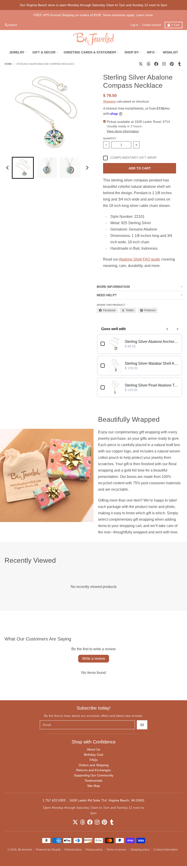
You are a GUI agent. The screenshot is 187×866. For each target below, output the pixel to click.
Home (8, 64)
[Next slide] (87, 167)
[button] (23, 168)
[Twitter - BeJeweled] (141, 64)
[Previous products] (167, 329)
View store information (123, 131)
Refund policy (73, 849)
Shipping (109, 101)
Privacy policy (94, 849)
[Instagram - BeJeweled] (164, 64)
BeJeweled (25, 849)
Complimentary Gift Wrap (133, 157)
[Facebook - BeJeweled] (156, 64)
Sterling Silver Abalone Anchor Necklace (152, 342)
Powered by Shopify (48, 849)
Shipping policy (140, 849)
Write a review (93, 658)
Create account (151, 25)
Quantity (109, 138)
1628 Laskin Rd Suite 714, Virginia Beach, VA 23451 (107, 800)
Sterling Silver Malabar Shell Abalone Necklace (152, 363)
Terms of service (116, 849)
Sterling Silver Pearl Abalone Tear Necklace (152, 385)
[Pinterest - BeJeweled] (172, 64)
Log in (134, 25)
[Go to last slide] (8, 167)
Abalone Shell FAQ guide (139, 259)
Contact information (165, 849)
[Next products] (177, 329)
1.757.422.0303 (54, 800)
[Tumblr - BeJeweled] (179, 64)
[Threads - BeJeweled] (148, 64)
